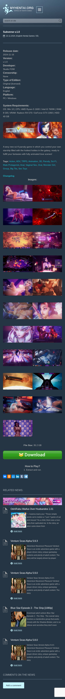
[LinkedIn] (17, 476)
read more (18, 531)
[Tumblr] (22, 476)
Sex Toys (22, 168)
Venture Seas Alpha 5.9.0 (24, 573)
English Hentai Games (25, 36)
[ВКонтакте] (5, 476)
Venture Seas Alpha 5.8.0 (24, 640)
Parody (46, 161)
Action (12, 161)
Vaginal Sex (31, 165)
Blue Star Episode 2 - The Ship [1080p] (31, 608)
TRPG (24, 161)
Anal (22, 165)
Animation (33, 161)
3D (37, 36)
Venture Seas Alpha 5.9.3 (24, 541)
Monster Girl (49, 165)
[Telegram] (26, 476)
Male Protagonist (11, 165)
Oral (40, 165)
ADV (18, 161)
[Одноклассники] (9, 476)
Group (6, 168)
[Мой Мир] (13, 476)
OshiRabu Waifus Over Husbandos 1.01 (32, 509)
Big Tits (13, 168)
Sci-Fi (53, 161)
